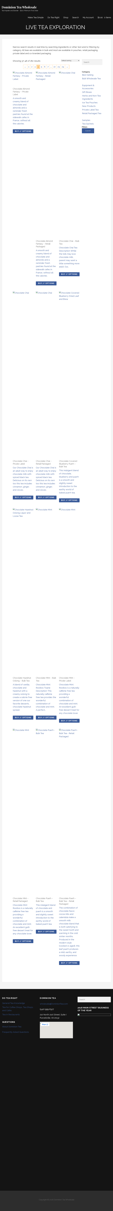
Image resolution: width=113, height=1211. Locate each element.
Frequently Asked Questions (15, 1032)
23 (59, 67)
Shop (65, 17)
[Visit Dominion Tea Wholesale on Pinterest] (3, 1040)
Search (75, 17)
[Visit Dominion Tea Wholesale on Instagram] (8, 1040)
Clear (88, 131)
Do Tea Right (53, 17)
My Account (88, 17)
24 (63, 67)
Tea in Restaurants (11, 1014)
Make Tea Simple (36, 17)
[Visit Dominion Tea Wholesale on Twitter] (12, 1040)
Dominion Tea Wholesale (19, 7)
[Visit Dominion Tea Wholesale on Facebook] (22, 1040)
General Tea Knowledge (13, 1003)
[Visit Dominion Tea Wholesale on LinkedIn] (17, 1040)
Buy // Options (23, 131)
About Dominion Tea (11, 1026)
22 (55, 67)
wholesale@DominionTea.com (54, 1004)
